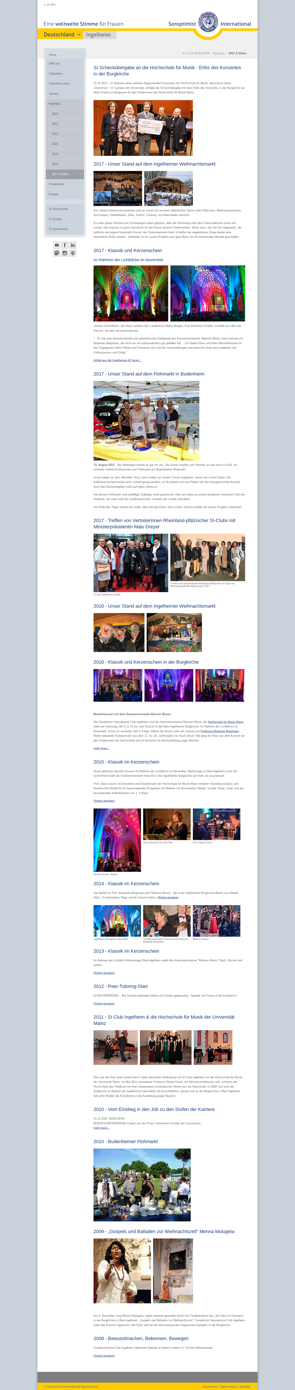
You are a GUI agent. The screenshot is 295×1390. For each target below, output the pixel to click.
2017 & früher (237, 53)
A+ (49, 4)
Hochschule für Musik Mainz (226, 722)
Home (52, 54)
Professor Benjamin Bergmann (220, 731)
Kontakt (245, 1386)
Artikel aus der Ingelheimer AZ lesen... (117, 360)
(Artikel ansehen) (104, 800)
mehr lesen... (102, 748)
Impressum (209, 1386)
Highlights (219, 53)
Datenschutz (228, 1386)
